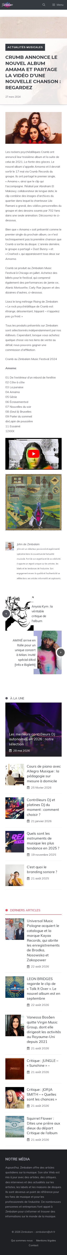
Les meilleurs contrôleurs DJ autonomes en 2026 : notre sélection (32, 739)
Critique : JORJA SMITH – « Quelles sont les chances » (42, 1094)
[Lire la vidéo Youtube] (33, 454)
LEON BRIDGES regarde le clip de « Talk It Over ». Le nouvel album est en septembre (43, 988)
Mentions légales (46, 1240)
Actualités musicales (25, 47)
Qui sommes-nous (22, 1240)
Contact (33, 1245)
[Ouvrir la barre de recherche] (44, 5)
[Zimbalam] (7, 5)
